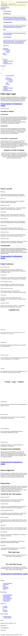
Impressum (5, 586)
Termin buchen (6, 104)
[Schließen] (1, 73)
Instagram (5, 611)
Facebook (5, 607)
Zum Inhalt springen (5, 7)
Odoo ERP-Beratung (7, 594)
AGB (4, 589)
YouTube (5, 606)
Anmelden (5, 62)
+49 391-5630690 (4, 3)
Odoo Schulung (6, 599)
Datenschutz (6, 588)
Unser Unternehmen (7, 583)
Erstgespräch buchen (7, 63)
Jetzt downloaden (4, 5)
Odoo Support (6, 601)
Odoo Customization (7, 598)
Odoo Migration (6, 597)
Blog (4, 585)
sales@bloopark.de (7, 616)
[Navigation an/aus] (1, 72)
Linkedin (5, 610)
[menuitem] (7, 11)
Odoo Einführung (7, 596)
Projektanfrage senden (19, 574)
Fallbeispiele (6, 584)
